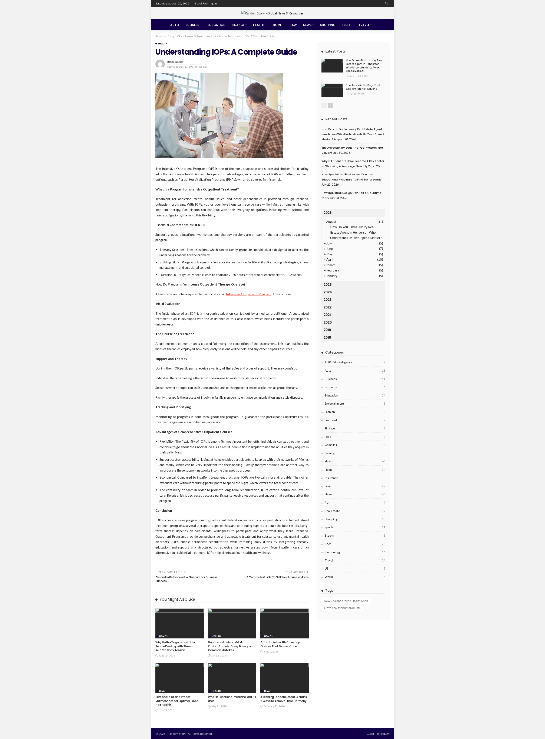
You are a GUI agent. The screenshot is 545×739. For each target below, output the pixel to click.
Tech (346, 25)
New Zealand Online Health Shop (346, 601)
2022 (327, 307)
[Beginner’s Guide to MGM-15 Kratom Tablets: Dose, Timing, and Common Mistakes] (232, 623)
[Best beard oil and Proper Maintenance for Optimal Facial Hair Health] (179, 678)
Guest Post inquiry (206, 3)
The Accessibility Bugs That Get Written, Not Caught (363, 87)
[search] (387, 3)
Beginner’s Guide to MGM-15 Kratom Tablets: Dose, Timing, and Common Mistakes (231, 646)
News (307, 25)
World (355, 576)
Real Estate (355, 511)
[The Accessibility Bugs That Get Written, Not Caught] (332, 90)
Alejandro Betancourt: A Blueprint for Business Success (186, 579)
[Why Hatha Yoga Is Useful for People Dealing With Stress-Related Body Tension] (179, 623)
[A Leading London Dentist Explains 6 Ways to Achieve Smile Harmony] (284, 678)
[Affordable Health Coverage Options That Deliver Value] (284, 623)
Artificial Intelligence (355, 362)
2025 (328, 284)
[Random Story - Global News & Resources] (272, 13)
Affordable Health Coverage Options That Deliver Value (280, 644)
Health (258, 25)
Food (355, 436)
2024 (328, 292)
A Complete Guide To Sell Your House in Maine (277, 577)
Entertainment (355, 403)
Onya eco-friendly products (342, 608)
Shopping (328, 25)
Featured (355, 420)
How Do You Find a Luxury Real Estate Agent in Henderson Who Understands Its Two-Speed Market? (364, 65)
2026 (328, 212)
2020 (328, 322)
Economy (355, 387)
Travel (364, 25)
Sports (355, 527)
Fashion (355, 412)
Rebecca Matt (175, 61)
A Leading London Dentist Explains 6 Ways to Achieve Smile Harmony (283, 699)
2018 (327, 337)
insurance (355, 478)
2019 (327, 330)
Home (277, 25)
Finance (238, 25)
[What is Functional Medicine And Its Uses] (232, 678)
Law (293, 25)
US (355, 568)
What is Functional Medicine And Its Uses (232, 699)
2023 (328, 299)
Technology (355, 552)
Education (216, 25)
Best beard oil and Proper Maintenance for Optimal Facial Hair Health (177, 701)
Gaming (355, 453)
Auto (174, 25)
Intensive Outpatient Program (248, 294)
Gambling (355, 444)
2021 (327, 315)
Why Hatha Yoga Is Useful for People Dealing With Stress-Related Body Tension (175, 646)
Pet (355, 502)
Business (192, 25)
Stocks (355, 535)
